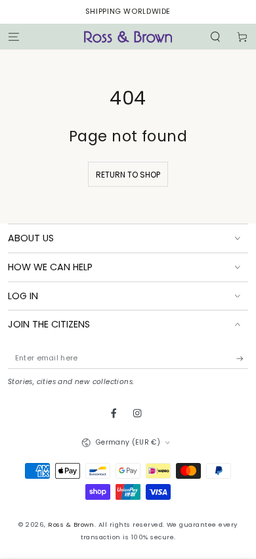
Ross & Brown (71, 524)
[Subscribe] (242, 358)
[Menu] (14, 36)
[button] (215, 36)
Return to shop (128, 174)
